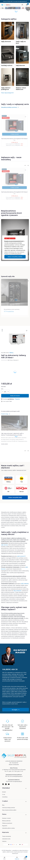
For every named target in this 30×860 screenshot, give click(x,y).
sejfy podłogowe (17, 590)
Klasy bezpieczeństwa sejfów (9, 810)
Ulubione (4, 841)
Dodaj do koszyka (15, 395)
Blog (3, 805)
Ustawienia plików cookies (8, 828)
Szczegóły (14, 709)
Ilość (2, 388)
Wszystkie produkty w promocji (9, 107)
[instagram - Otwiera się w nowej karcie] (6, 784)
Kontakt (4, 792)
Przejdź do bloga (4, 414)
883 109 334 (8, 776)
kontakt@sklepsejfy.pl (17, 776)
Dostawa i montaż (6, 818)
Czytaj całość (4, 443)
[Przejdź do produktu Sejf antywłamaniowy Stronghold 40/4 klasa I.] (14, 125)
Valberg (11, 352)
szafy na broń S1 (21, 556)
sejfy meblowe (25, 583)
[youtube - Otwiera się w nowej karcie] (9, 784)
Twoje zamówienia (6, 836)
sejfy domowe (4, 544)
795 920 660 (9, 1)
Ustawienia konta (6, 838)
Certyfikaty (4, 797)
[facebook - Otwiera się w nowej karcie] (3, 784)
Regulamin (4, 825)
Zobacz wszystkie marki (15, 497)
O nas (3, 794)
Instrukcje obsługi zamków (8, 807)
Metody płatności (6, 820)
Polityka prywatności (7, 823)
